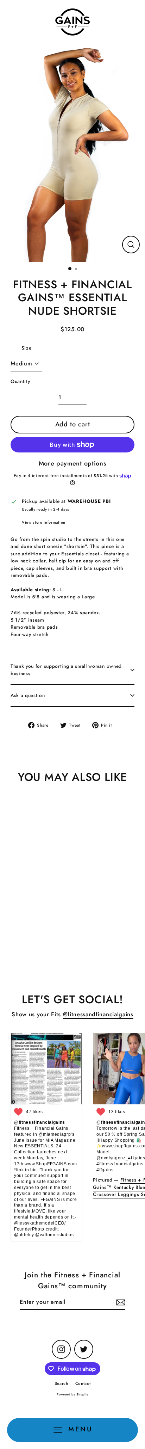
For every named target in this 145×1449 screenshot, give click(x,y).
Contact (83, 1383)
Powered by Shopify (72, 1394)
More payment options (73, 463)
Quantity (20, 381)
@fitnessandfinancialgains (98, 1014)
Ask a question (28, 695)
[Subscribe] (119, 1302)
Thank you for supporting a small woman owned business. (66, 669)
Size (26, 347)
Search (61, 1383)
